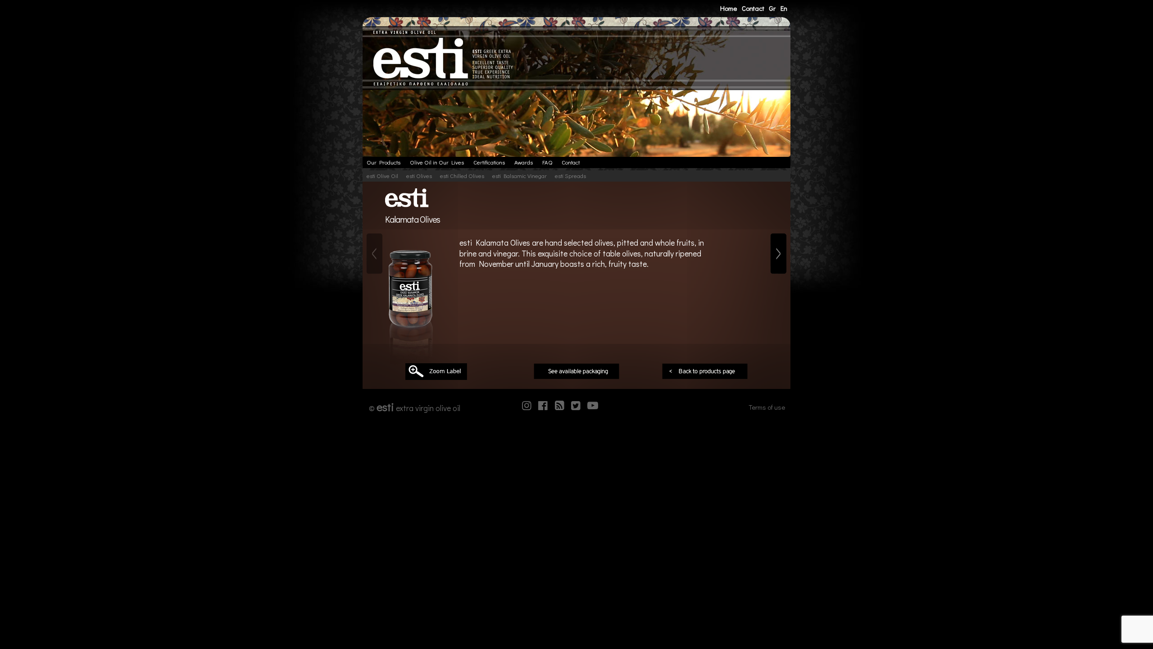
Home (728, 8)
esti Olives (419, 175)
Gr (772, 8)
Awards (523, 162)
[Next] (778, 253)
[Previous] (374, 253)
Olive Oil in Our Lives (437, 162)
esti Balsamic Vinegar (519, 175)
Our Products (383, 162)
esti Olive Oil (382, 175)
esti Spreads (570, 175)
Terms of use (767, 406)
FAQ (547, 162)
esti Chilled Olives (462, 175)
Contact (753, 8)
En (784, 8)
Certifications (489, 162)
